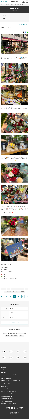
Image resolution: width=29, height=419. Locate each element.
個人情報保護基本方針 (7, 396)
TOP (1, 4)
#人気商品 (13, 288)
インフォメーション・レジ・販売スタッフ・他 (12, 375)
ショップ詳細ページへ (14, 322)
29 (6, 296)
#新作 (26, 288)
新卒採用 (4, 372)
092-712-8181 (14, 413)
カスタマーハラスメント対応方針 (9, 403)
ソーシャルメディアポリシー (8, 394)
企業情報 (4, 365)
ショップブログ (6, 4)
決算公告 (4, 367)
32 (18, 296)
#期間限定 (3, 288)
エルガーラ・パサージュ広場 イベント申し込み (12, 380)
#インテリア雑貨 (19, 333)
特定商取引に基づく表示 (7, 398)
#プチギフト (21, 335)
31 (14, 296)
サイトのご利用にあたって (8, 389)
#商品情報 (22, 291)
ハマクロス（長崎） (6, 383)
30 (10, 296)
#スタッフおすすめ (20, 288)
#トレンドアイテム (16, 291)
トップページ (14, 346)
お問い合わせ (5, 386)
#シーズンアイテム (8, 291)
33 (22, 296)
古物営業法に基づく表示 (7, 401)
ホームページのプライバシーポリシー (10, 391)
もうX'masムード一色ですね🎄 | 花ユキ (17, 4)
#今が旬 (8, 288)
